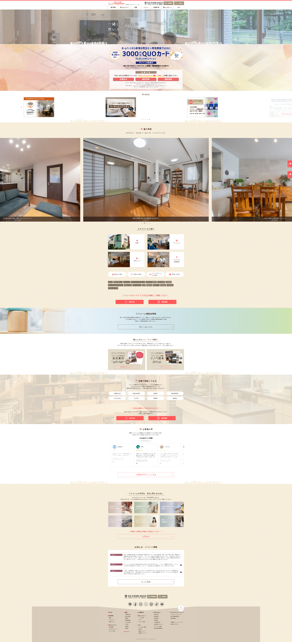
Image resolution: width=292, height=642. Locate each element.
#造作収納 (163, 285)
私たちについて (112, 625)
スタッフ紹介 (112, 631)
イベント (127, 631)
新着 (110, 617)
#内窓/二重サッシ (118, 282)
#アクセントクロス (113, 288)
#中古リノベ (156, 285)
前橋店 (175, 398)
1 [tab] (141, 222)
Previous (11, 107)
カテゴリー (111, 619)
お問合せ (180, 3)
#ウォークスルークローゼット (116, 285)
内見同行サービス (158, 624)
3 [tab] (146, 222)
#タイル (110, 282)
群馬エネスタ (174, 624)
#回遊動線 (168, 282)
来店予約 (156, 614)
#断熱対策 (149, 285)
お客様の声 (141, 612)
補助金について (142, 633)
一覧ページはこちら (165, 367)
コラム (140, 619)
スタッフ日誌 (142, 621)
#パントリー (127, 282)
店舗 (126, 612)
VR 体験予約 (157, 622)
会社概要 (111, 627)
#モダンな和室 (161, 282)
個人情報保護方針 (175, 616)
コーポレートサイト (175, 614)
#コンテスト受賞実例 (151, 282)
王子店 (136, 398)
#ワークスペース (137, 285)
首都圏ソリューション (176, 622)
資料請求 (170, 3)
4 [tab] (149, 222)
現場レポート (112, 621)
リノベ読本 (141, 617)
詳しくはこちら (146, 327)
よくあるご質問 (142, 627)
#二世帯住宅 (170, 285)
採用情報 (173, 618)
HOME (110, 612)
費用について (142, 631)
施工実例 (111, 615)
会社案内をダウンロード (126, 367)
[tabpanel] (146, 107)
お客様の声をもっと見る (146, 475)
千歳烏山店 (117, 393)
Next (280, 107)
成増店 (155, 393)
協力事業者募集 (158, 628)
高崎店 (155, 398)
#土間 (144, 285)
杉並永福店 (136, 393)
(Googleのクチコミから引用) (118, 459)
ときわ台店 (117, 398)
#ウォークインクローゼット (137, 282)
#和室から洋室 (127, 285)
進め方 (140, 629)
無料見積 (156, 616)
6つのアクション (113, 629)
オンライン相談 (158, 626)
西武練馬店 (174, 393)
